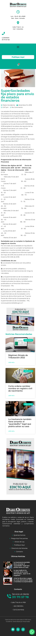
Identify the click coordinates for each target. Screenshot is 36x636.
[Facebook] (13, 629)
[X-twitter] (18, 629)
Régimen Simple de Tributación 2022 (18, 356)
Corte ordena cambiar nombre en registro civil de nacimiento (20, 388)
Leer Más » (11, 362)
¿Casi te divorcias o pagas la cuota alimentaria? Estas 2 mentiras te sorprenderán (23, 579)
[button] (18, 47)
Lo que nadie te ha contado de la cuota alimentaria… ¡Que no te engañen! (22, 572)
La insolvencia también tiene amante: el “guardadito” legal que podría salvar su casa (19, 423)
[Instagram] (23, 629)
